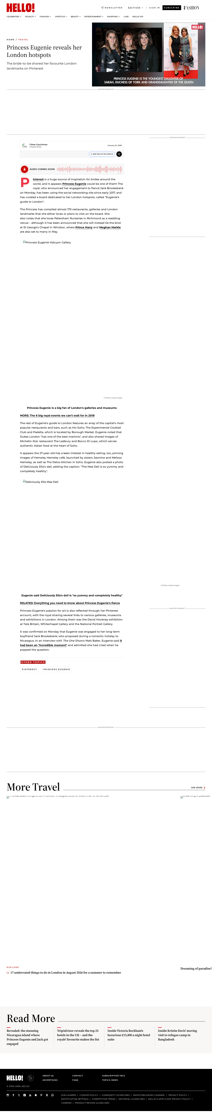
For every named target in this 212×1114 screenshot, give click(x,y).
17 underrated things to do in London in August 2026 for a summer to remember (65, 972)
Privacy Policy (178, 1095)
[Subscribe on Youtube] (30, 1095)
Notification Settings (74, 1099)
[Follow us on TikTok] (24, 1095)
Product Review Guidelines (92, 1103)
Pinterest (38, 179)
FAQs (75, 1080)
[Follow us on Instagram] (8, 1095)
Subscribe (172, 8)
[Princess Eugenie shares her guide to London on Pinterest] (191, 8)
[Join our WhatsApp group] (52, 1095)
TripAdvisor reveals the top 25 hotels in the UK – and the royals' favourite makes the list (78, 1035)
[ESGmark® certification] (29, 1078)
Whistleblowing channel (149, 1095)
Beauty (75, 17)
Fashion (44, 17)
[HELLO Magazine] (21, 7)
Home (11, 39)
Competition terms (103, 1099)
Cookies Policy (89, 1095)
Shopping (112, 17)
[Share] (119, 154)
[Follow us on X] (19, 1095)
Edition (134, 7)
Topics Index (110, 1080)
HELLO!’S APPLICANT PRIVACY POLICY (169, 1099)
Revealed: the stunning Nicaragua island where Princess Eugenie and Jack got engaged (27, 1037)
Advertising (50, 1080)
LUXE (126, 17)
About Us (48, 1076)
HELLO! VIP (137, 17)
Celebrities (13, 17)
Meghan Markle (110, 227)
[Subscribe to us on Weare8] (47, 1095)
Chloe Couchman (38, 144)
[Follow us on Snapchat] (36, 1095)
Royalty (29, 17)
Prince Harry (83, 227)
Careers (66, 1103)
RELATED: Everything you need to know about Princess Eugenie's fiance (70, 603)
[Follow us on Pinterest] (41, 1095)
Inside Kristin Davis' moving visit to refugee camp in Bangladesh (177, 1035)
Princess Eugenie (74, 183)
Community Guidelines (116, 1095)
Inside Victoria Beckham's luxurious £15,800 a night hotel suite (129, 1035)
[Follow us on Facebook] (13, 1095)
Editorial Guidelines (132, 1099)
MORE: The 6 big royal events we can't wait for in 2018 (57, 415)
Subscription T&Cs (112, 1076)
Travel (23, 39)
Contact (77, 1076)
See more (197, 788)
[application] (148, 54)
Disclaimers (68, 1095)
